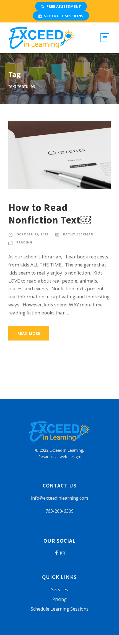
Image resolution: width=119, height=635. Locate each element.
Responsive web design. (59, 456)
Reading (24, 242)
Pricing (59, 599)
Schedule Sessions (64, 15)
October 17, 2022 (32, 234)
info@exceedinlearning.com (59, 498)
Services (59, 589)
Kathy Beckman (78, 234)
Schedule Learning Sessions (60, 609)
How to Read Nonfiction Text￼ (49, 213)
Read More (28, 333)
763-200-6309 (59, 511)
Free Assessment (63, 6)
